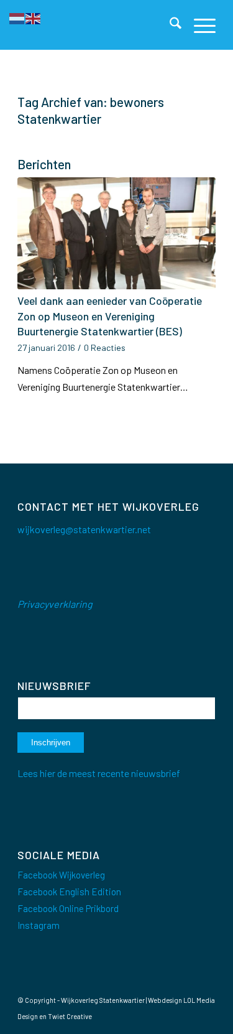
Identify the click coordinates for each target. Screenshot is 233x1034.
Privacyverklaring (55, 604)
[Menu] (198, 25)
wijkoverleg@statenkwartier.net (84, 529)
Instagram (38, 925)
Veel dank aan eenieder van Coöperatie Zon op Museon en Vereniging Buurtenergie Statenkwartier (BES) (109, 316)
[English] (33, 17)
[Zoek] (169, 25)
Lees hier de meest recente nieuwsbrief (98, 773)
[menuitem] (169, 25)
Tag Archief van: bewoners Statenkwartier (90, 110)
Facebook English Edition (69, 891)
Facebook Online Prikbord (68, 908)
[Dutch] (17, 17)
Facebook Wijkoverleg (61, 874)
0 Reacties (105, 347)
